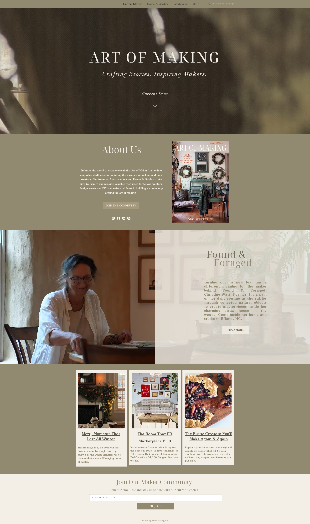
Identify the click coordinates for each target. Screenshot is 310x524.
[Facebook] (118, 218)
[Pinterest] (128, 218)
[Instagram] (113, 218)
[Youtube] (123, 218)
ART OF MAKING (154, 57)
